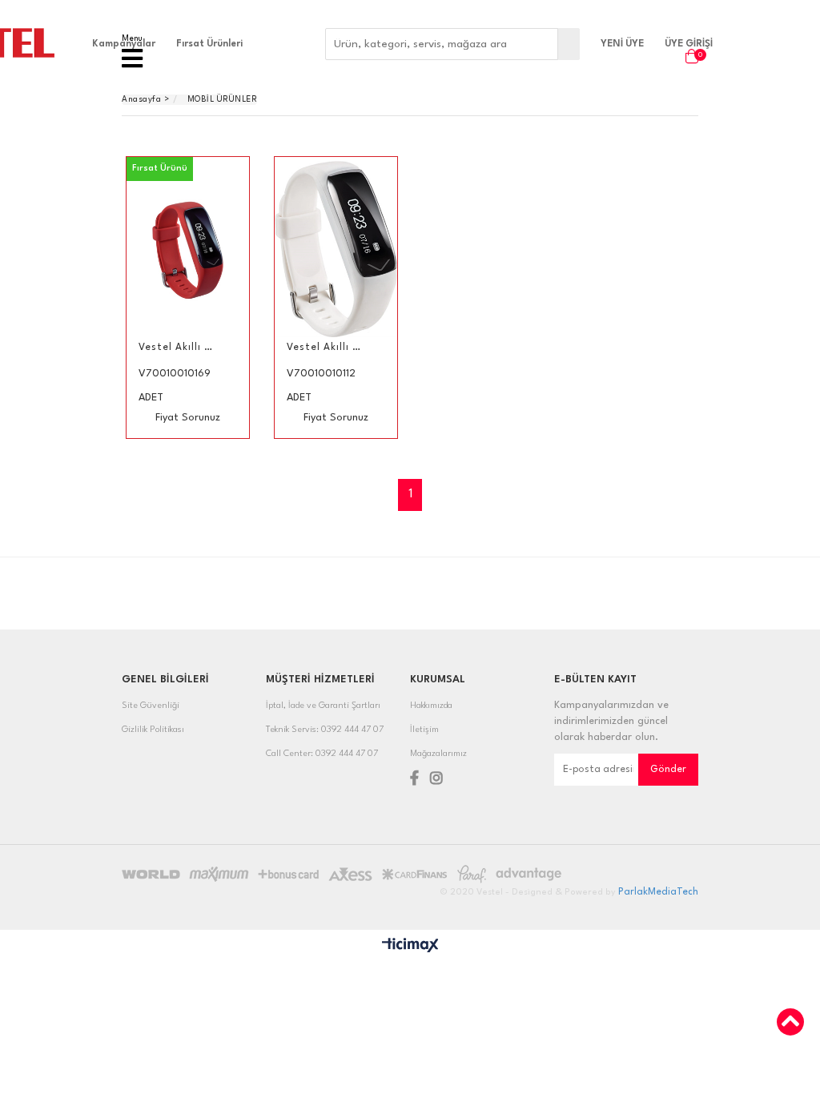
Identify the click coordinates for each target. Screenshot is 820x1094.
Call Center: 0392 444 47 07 (322, 754)
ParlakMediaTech (658, 892)
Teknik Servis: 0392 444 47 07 (325, 730)
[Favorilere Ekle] (188, 298)
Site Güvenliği (150, 706)
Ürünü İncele (210, 298)
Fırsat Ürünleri (209, 44)
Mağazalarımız (438, 754)
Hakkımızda (431, 706)
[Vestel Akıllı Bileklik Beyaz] (336, 249)
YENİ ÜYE (622, 44)
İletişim (424, 730)
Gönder (668, 769)
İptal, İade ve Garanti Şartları (323, 706)
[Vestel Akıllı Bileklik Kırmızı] (188, 249)
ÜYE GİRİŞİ (689, 44)
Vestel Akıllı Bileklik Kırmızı (178, 347)
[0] (687, 56)
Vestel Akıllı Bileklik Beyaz (326, 347)
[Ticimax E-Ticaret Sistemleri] (410, 946)
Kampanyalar (123, 44)
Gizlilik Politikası (153, 730)
